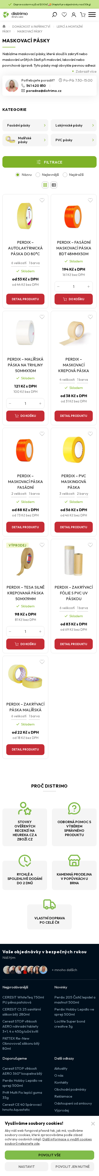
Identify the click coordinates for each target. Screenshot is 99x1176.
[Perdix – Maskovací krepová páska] (74, 333)
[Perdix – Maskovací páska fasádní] (25, 450)
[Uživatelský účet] (74, 15)
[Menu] (92, 15)
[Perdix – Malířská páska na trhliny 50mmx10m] (25, 333)
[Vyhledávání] (54, 15)
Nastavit (27, 1166)
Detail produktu (25, 299)
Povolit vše (49, 1155)
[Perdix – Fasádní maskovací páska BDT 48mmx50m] (74, 216)
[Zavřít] (93, 1124)
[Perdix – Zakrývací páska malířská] (25, 678)
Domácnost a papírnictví (31, 26)
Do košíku (76, 299)
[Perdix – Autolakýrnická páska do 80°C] (25, 216)
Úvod (4, 26)
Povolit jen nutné (73, 1166)
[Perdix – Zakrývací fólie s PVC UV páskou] (74, 561)
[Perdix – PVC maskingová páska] (74, 450)
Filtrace (53, 162)
